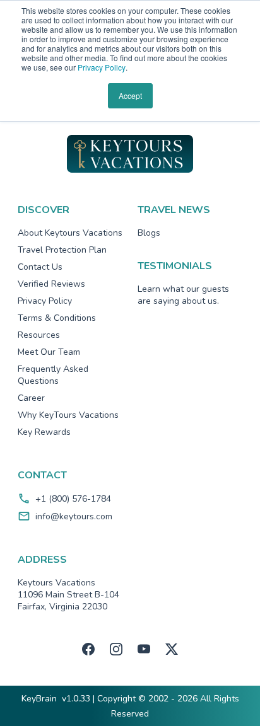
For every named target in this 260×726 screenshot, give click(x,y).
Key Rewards (44, 432)
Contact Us (40, 267)
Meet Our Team (49, 352)
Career (31, 398)
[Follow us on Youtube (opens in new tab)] (144, 649)
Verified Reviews (51, 284)
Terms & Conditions (57, 318)
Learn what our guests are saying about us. (183, 295)
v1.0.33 (76, 699)
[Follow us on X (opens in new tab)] (171, 649)
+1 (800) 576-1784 (73, 499)
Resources (39, 335)
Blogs (149, 233)
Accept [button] (130, 95)
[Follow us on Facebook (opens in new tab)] (88, 649)
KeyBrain (39, 699)
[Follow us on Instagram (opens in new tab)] (116, 649)
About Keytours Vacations (70, 233)
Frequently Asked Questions (53, 375)
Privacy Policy (102, 67)
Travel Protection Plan (62, 250)
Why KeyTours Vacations (68, 415)
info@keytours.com (73, 516)
